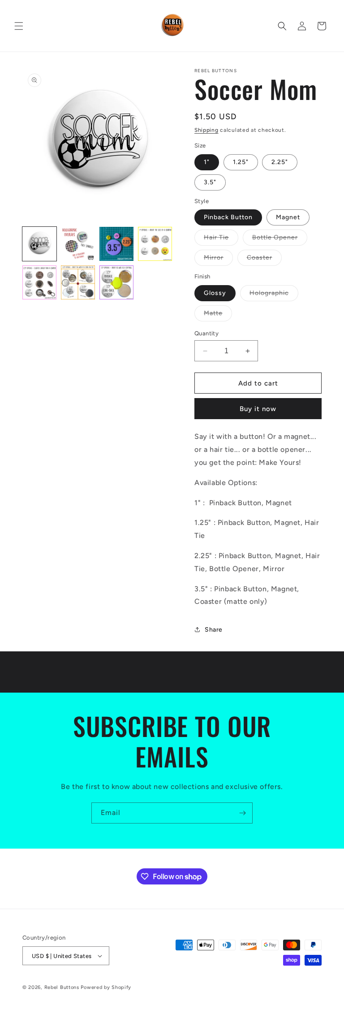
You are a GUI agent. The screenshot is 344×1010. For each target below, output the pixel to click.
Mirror (218, 259)
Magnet (288, 217)
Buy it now (258, 409)
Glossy (215, 293)
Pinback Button (228, 217)
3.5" (210, 182)
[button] (19, 26)
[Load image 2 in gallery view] (78, 244)
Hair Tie (221, 239)
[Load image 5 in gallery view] (39, 282)
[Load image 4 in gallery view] (155, 244)
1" (207, 162)
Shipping (206, 130)
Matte (218, 315)
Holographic (273, 295)
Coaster (264, 259)
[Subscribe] (242, 813)
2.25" (279, 162)
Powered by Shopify (106, 987)
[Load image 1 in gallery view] (39, 244)
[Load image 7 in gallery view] (116, 282)
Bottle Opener (279, 239)
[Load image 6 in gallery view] (78, 282)
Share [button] (214, 629)
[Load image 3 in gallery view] (116, 244)
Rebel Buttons (61, 987)
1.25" (241, 162)
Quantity (206, 333)
